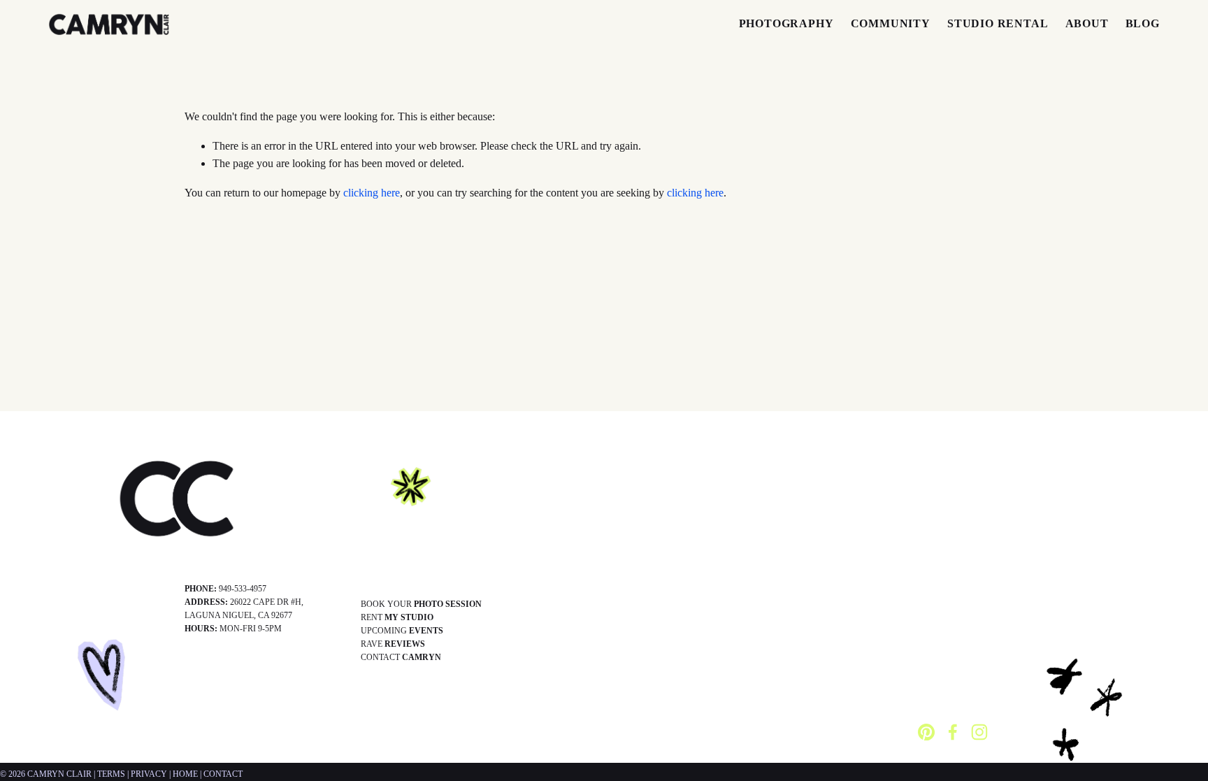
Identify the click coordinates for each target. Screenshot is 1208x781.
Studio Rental (997, 23)
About (1087, 23)
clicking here (371, 193)
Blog (1143, 23)
